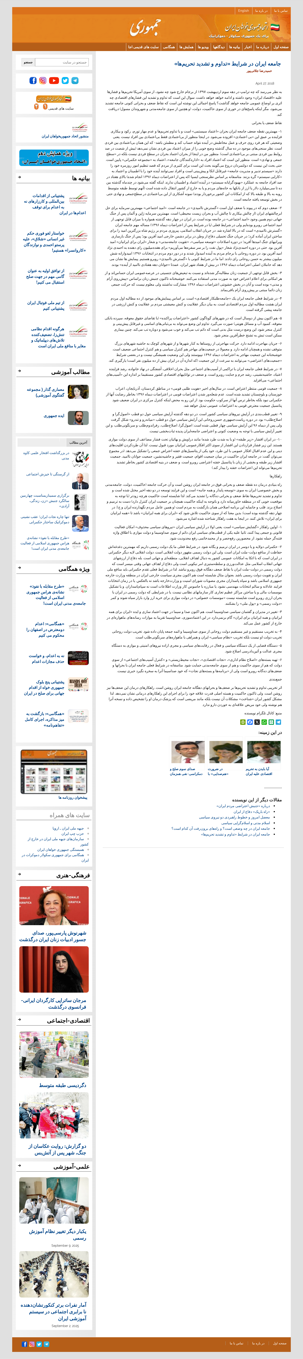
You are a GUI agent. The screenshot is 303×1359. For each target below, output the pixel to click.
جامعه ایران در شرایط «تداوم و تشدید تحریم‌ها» (235, 834)
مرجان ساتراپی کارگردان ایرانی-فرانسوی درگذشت (53, 1003)
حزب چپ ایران (72, 834)
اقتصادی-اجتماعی (68, 1020)
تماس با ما (281, 10)
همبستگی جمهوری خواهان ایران (60, 849)
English (243, 10)
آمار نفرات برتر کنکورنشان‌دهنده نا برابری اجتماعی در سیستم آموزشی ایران (53, 1311)
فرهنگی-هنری (73, 875)
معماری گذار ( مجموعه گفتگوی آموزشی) (45, 392)
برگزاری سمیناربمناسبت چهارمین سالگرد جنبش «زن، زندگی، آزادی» (44, 500)
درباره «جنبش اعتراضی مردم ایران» (243, 806)
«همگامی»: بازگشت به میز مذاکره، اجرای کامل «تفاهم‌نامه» (44, 719)
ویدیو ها (203, 46)
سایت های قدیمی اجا (143, 46)
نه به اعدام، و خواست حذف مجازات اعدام (46, 658)
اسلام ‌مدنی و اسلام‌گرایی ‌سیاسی (245, 823)
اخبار (248, 46)
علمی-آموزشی (71, 1166)
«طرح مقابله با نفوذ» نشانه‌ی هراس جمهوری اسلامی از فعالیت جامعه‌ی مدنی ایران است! (44, 543)
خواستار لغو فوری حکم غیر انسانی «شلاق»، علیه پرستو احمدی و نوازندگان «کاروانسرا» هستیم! (54, 241)
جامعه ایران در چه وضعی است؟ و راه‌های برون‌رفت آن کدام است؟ (220, 828)
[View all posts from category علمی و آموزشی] (20, 1167)
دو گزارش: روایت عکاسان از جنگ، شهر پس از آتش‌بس (57, 1149)
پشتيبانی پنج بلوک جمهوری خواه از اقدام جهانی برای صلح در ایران (44, 687)
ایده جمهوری (54, 415)
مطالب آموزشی (70, 372)
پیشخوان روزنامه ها (73, 797)
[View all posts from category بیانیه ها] (20, 178)
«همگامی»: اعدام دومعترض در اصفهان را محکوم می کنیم (45, 629)
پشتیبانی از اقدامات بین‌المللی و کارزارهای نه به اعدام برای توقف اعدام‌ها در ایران (55, 204)
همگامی (169, 46)
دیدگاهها (219, 46)
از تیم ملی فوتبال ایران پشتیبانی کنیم (45, 305)
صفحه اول (281, 46)
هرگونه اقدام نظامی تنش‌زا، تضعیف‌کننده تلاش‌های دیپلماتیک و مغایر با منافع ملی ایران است (58, 337)
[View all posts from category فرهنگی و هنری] (20, 875)
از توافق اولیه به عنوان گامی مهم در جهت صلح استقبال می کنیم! (45, 276)
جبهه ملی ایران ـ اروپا (68, 828)
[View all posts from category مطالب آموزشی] (20, 372)
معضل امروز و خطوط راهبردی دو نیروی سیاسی (234, 817)
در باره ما (261, 10)
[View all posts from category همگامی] (20, 569)
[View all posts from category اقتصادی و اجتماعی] (20, 1021)
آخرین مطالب (78, 442)
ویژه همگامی (74, 568)
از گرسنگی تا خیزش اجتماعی (47, 474)
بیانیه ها (234, 46)
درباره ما (262, 46)
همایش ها (186, 46)
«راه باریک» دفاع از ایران (252, 812)
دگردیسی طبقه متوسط (62, 1085)
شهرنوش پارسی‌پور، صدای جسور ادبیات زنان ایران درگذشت (52, 935)
